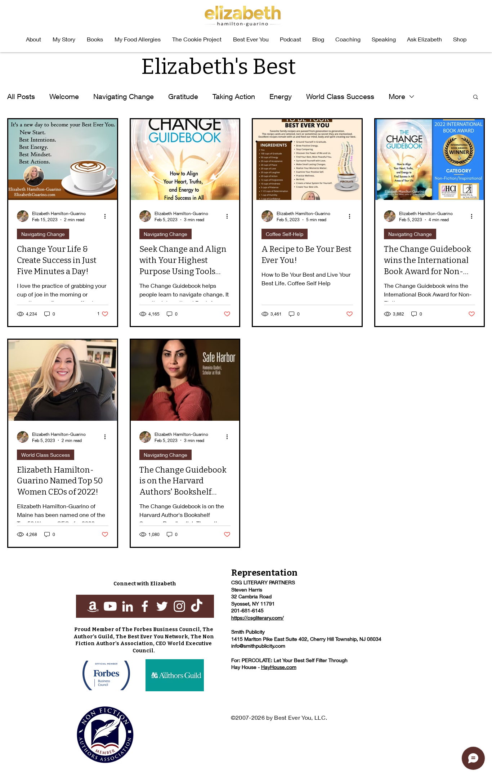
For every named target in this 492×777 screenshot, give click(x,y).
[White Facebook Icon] (144, 606)
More (397, 96)
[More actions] (107, 216)
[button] (95, 39)
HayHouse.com (278, 667)
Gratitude (183, 96)
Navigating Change (123, 96)
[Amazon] (92, 606)
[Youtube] (110, 606)
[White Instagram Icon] (179, 606)
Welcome (64, 96)
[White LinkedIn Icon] (127, 606)
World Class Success (340, 96)
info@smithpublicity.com (258, 646)
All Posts (21, 96)
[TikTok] (196, 606)
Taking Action (234, 96)
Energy (280, 96)
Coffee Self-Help (284, 234)
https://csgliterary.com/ (257, 618)
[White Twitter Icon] (162, 606)
